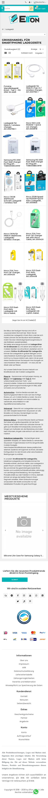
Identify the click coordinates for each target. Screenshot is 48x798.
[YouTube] (30, 595)
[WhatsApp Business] (36, 595)
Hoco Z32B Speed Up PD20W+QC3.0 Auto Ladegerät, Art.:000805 (34, 199)
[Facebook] (17, 595)
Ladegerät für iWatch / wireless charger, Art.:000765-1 (12, 126)
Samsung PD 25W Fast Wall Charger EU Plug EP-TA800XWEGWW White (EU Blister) (12, 163)
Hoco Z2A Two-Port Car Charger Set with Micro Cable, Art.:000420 (35, 236)
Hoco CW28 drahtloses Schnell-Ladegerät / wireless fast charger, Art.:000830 (12, 200)
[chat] (5, 595)
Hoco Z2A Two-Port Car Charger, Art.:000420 (12, 273)
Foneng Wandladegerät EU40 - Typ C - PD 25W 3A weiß (12, 89)
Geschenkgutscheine (24, 714)
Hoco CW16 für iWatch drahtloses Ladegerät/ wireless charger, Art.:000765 (12, 236)
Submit (15, 580)
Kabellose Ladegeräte (13, 438)
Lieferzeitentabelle (24, 674)
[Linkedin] (42, 595)
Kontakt (24, 696)
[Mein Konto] (30, 2)
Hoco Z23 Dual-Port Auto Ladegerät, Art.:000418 (33, 273)
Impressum (24, 664)
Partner (24, 718)
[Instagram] (24, 595)
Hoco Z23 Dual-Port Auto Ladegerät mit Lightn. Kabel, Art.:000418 (33, 310)
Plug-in (7, 376)
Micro (6, 379)
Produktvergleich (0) (12, 49)
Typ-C (28, 379)
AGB (24, 667)
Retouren (24, 700)
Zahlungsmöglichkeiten (24, 678)
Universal (8, 408)
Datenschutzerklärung (24, 671)
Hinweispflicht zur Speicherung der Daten (24, 685)
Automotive (9, 392)
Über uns (24, 660)
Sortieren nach (27, 53)
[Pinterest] (30, 601)
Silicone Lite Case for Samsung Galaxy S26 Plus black (24, 556)
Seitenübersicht (24, 703)
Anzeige (34, 49)
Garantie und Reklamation (24, 682)
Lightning (17, 379)
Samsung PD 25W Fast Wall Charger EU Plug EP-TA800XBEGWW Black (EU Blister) (34, 163)
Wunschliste (24, 739)
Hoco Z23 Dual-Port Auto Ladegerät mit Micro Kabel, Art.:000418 (11, 310)
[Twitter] (17, 601)
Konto (24, 732)
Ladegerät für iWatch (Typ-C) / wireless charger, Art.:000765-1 (34, 89)
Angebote (24, 721)
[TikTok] (24, 601)
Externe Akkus (10, 420)
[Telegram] (11, 595)
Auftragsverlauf (24, 736)
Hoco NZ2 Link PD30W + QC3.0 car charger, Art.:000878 (33, 126)
